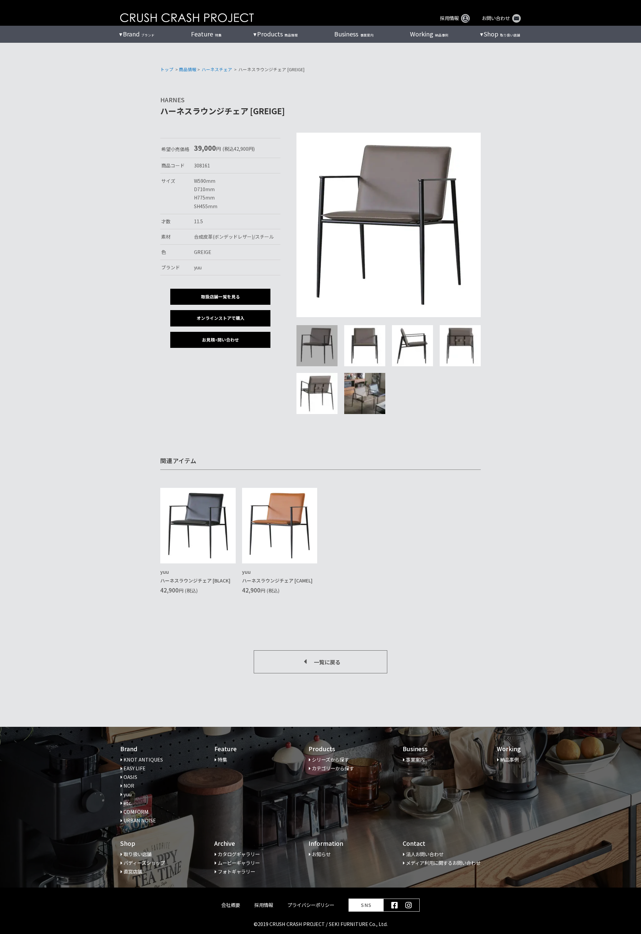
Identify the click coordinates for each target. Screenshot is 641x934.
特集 (206, 33)
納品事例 (429, 33)
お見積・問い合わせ (220, 340)
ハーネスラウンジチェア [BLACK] (195, 580)
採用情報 (449, 18)
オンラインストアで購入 (220, 318)
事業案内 (353, 33)
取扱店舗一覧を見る (220, 296)
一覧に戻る (327, 662)
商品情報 (187, 69)
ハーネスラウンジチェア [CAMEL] (277, 580)
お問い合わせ (496, 18)
